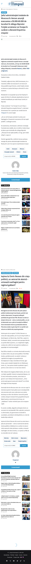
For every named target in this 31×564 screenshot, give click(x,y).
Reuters (19, 68)
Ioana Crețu (5, 36)
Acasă (3, 9)
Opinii (16, 555)
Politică (12, 555)
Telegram (4, 113)
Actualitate (6, 555)
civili (8, 149)
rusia (25, 152)
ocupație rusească (9, 152)
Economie (9, 557)
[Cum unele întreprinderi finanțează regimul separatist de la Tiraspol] (26, 217)
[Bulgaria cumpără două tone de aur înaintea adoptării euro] (26, 229)
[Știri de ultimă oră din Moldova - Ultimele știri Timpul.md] (15, 3)
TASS (27, 68)
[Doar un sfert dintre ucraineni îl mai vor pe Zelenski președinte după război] (26, 197)
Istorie (20, 555)
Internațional (9, 9)
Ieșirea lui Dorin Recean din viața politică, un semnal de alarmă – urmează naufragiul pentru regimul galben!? (11, 190)
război (18, 152)
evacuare (15, 149)
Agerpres (4, 71)
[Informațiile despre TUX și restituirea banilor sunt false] (26, 204)
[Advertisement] (15, 249)
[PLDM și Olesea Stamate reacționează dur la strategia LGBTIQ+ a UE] (26, 210)
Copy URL (24, 156)
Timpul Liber (16, 557)
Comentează (15, 180)
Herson (22, 149)
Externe (15, 9)
